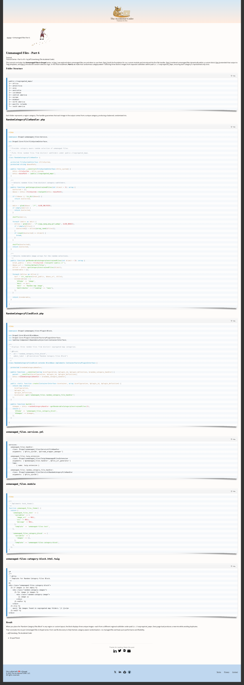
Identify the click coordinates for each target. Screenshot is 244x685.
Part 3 (168, 63)
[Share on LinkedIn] (115, 651)
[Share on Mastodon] (124, 651)
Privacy (226, 672)
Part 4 (218, 63)
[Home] (122, 22)
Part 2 (105, 63)
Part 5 (23, 64)
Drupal (24, 671)
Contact (235, 672)
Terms (219, 672)
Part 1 (55, 63)
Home (9, 38)
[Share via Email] (129, 651)
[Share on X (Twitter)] (119, 651)
